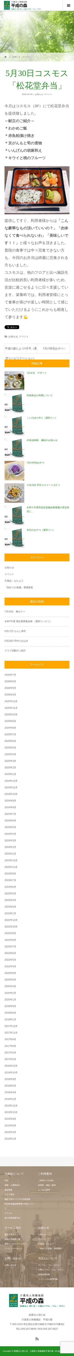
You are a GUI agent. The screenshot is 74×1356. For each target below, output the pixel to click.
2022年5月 (10, 959)
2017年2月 (10, 1059)
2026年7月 (10, 674)
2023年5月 (10, 893)
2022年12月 (11, 920)
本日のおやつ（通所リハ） (41, 530)
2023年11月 (11, 867)
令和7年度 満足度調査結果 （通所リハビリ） (28, 621)
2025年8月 (10, 727)
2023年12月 (11, 860)
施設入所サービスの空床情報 (17, 1199)
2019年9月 (10, 1006)
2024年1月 (10, 853)
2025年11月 (11, 708)
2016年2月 (10, 1099)
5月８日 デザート (37, 373)
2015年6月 (10, 1125)
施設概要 (8, 1190)
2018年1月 (10, 1019)
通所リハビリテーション (15, 1244)
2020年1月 (10, 999)
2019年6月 (10, 1012)
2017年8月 (10, 1039)
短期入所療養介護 (12, 1239)
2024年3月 (10, 840)
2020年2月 (10, 993)
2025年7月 (10, 734)
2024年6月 (10, 820)
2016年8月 (10, 1079)
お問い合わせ (10, 1265)
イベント (48, 94)
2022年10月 (11, 926)
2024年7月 (10, 814)
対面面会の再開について (40, 395)
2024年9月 (10, 800)
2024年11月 (11, 787)
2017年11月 (11, 1032)
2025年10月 (11, 714)
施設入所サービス (12, 1234)
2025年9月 (10, 721)
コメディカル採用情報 (48, 1279)
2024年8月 (10, 807)
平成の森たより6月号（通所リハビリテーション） (21, 350)
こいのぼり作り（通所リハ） (42, 417)
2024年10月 (11, 794)
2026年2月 (10, 694)
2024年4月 (10, 834)
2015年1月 (10, 1138)
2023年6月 (10, 887)
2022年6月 (10, 953)
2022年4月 (10, 966)
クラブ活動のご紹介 (15, 650)
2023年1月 (10, 913)
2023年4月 (10, 900)
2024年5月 (10, 827)
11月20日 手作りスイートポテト (43, 485)
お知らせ (39, 94)
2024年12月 (11, 780)
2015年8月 (10, 1119)
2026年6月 (10, 681)
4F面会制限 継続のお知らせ (42, 440)
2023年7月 (10, 880)
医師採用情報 (44, 1274)
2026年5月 (10, 688)
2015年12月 (11, 1105)
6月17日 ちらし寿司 (15, 631)
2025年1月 (10, 774)
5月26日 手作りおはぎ (18, 640)
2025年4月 (10, 754)
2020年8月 (10, 973)
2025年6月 (10, 741)
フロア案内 (9, 1194)
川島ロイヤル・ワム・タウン (51, 1270)
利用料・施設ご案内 (47, 1185)
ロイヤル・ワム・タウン (49, 1265)
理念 (6, 1180)
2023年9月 (10, 873)
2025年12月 (11, 701)
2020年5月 (10, 979)
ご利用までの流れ (46, 1180)
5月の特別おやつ (53, 348)
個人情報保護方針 (12, 1218)
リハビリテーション (13, 1248)
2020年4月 (10, 986)
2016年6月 (10, 1085)
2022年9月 (10, 933)
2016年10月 (11, 1072)
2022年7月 (10, 946)
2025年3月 (10, 761)
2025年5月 (10, 747)
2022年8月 (10, 940)
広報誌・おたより (14, 580)
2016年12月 (11, 1066)
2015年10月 (11, 1112)
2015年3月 (10, 1132)
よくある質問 (44, 1190)
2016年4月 (10, 1092)
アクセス (8, 1213)
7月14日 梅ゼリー (15, 611)
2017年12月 (11, 1026)
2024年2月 (10, 847)
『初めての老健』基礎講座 (19, 587)
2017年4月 (10, 1052)
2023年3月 (10, 906)
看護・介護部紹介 (12, 1185)
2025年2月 (10, 767)
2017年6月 (10, 1046)
